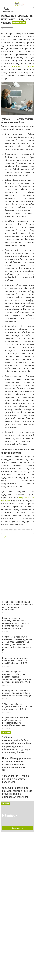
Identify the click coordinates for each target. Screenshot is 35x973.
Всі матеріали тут (17, 828)
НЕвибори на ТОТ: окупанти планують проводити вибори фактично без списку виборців (16, 693)
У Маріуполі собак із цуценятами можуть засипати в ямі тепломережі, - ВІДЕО (17, 706)
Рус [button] (7, 8)
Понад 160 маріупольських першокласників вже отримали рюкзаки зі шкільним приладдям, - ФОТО (16, 764)
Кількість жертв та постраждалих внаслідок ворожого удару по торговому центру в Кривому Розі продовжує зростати (16, 623)
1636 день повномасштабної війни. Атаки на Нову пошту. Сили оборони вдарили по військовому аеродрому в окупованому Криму (17, 745)
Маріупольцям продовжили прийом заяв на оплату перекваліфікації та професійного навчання (15, 721)
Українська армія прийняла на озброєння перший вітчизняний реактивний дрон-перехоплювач (17, 606)
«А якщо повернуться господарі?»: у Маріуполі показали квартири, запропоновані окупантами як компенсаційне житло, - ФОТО (16, 676)
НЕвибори (9, 816)
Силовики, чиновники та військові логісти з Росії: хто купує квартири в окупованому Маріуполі (17, 792)
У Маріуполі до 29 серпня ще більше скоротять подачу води (15, 778)
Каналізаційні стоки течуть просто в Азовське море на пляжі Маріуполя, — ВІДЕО (15, 660)
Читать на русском (6, 29)
